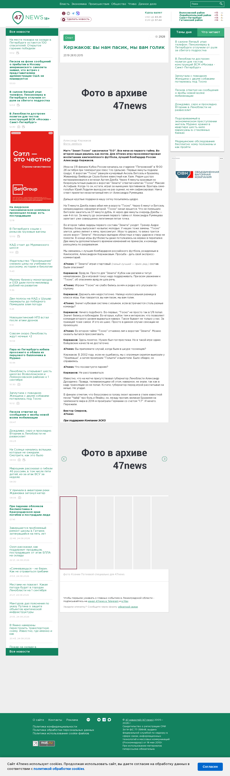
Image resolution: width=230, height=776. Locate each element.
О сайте (38, 720)
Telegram (104, 719)
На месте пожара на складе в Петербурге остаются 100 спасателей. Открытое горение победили (30, 46)
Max (109, 719)
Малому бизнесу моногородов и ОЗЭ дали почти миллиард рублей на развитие (31, 285)
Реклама (72, 720)
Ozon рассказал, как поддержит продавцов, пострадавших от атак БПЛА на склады (30, 553)
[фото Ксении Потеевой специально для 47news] (114, 459)
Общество (118, 4)
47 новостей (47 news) (139, 720)
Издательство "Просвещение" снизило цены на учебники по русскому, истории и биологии (31, 266)
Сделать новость (78, 19)
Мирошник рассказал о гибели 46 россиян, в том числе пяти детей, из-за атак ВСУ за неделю (31, 475)
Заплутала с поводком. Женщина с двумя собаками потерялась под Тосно (29, 398)
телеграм (73, 13)
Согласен (210, 766)
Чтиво (132, 4)
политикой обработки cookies (59, 769)
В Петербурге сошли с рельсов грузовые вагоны (28, 232)
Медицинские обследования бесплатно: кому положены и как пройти (195, 144)
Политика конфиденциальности (55, 726)
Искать (221, 3)
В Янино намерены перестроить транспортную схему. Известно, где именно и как (31, 632)
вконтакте (68, 13)
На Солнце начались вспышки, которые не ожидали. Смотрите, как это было (31, 454)
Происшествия (99, 4)
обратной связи (128, 607)
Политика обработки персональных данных (63, 730)
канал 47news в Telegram (103, 601)
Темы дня (184, 32)
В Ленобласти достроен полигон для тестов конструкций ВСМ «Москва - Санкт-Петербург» (195, 63)
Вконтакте (99, 719)
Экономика (79, 4)
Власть (65, 4)
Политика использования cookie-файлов (61, 733)
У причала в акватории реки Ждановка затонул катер (29, 494)
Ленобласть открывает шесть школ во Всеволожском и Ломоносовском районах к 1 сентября (31, 378)
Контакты (55, 720)
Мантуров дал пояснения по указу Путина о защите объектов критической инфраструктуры (29, 610)
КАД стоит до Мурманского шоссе (29, 248)
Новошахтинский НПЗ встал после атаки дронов (29, 321)
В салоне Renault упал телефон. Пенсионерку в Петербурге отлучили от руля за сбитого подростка (196, 46)
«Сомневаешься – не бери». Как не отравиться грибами (29, 572)
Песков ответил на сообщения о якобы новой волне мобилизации (196, 93)
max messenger (77, 13)
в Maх (124, 601)
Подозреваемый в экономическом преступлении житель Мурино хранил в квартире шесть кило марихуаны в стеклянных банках (196, 125)
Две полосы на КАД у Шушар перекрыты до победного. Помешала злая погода (30, 303)
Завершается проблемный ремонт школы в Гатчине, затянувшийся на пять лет (28, 533)
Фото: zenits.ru (72, 144)
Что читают (211, 32)
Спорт (69, 38)
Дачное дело (148, 4)
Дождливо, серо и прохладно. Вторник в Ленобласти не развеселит (31, 436)
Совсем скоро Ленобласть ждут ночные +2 (28, 337)
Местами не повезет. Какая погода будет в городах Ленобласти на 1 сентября (29, 589)
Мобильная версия (63, 13)
